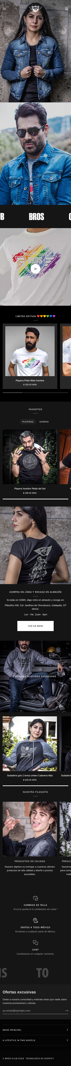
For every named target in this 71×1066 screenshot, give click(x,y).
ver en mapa (35, 626)
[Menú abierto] (8, 8)
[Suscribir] (64, 1010)
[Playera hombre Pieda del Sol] (30, 456)
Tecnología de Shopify (40, 1058)
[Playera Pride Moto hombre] (30, 351)
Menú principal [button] (12, 1030)
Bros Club (11, 1058)
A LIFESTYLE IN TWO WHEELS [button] (19, 1040)
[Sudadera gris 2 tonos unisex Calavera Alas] (30, 743)
